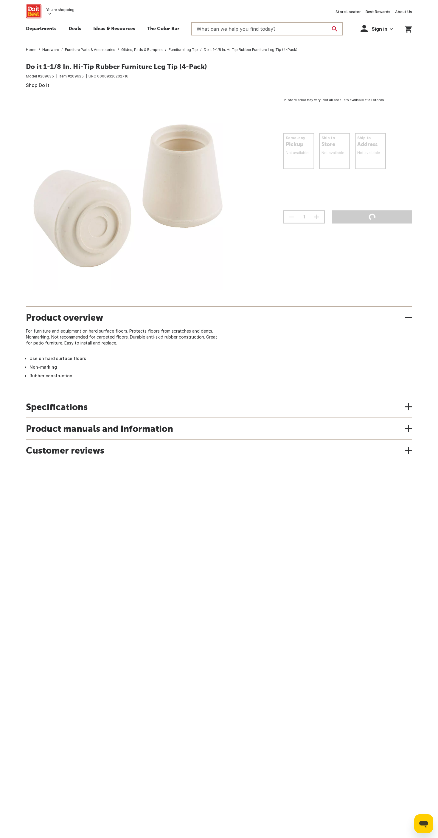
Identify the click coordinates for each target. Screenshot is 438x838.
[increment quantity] (316, 217)
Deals (75, 28)
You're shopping (60, 9)
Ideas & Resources (114, 28)
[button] (377, 28)
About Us (403, 12)
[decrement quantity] (291, 217)
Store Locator (348, 12)
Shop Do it (37, 85)
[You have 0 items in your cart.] (408, 28)
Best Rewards (378, 12)
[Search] (334, 29)
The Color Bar (163, 28)
